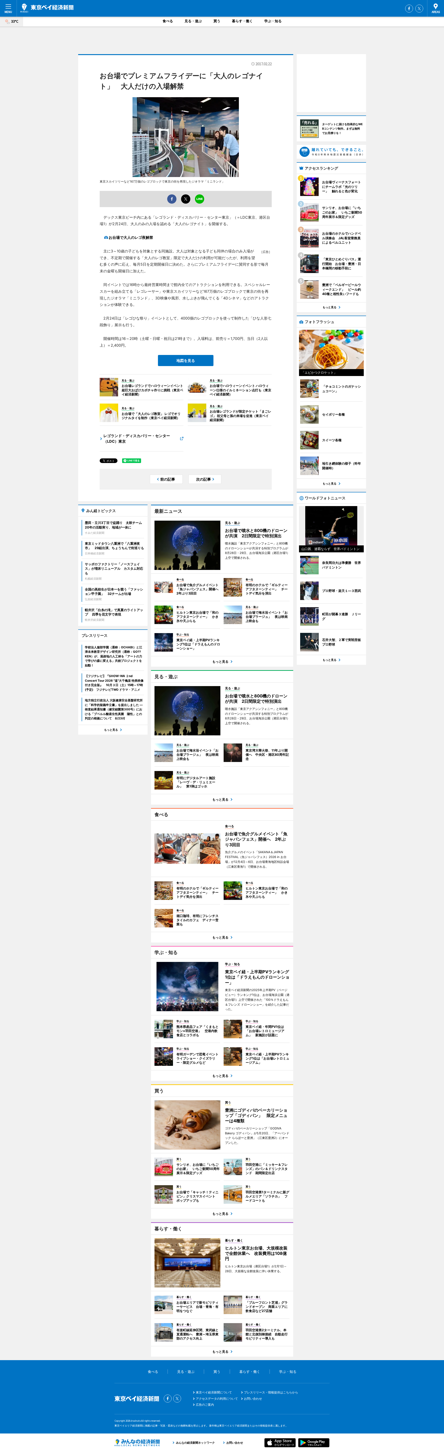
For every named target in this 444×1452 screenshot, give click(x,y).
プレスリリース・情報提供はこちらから (271, 1392)
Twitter (419, 8)
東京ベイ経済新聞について (214, 1392)
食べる (168, 21)
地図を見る (185, 360)
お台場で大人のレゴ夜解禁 (131, 237)
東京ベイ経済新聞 (47, 8)
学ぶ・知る (273, 21)
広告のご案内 (205, 1404)
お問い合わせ (253, 1398)
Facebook (409, 8)
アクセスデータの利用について (217, 1398)
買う (216, 21)
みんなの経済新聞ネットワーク (137, 1442)
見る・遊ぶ (193, 21)
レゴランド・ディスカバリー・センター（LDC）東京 (136, 438)
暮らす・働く (242, 21)
